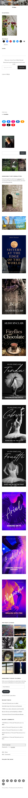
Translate (12, 747)
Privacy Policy (5, 787)
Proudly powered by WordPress (16, 787)
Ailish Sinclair (10, 2)
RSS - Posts (5, 752)
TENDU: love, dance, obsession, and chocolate (13, 709)
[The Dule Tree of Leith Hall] (8, 643)
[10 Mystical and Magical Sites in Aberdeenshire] (8, 656)
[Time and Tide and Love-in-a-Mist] (20, 643)
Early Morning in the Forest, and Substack (12, 706)
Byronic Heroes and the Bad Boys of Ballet (12, 711)
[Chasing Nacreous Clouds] (20, 631)
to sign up (19, 179)
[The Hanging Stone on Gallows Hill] (20, 656)
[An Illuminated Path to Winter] (8, 631)
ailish (3, 727)
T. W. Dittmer (5, 722)
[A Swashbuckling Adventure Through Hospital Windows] (8, 668)
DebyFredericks (6, 732)
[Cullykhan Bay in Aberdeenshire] (20, 668)
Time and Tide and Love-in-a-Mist (10, 703)
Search (22, 153)
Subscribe (21, 67)
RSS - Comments (6, 754)
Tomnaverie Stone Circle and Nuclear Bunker (13, 714)
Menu (14, 7)
